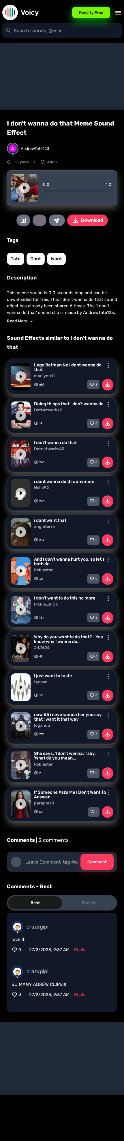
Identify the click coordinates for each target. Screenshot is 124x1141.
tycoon (41, 682)
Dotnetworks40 (49, 449)
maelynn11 (44, 376)
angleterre (44, 526)
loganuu (42, 725)
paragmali (44, 803)
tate (15, 258)
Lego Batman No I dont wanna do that (68, 367)
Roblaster (43, 570)
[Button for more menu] (108, 365)
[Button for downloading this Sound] (107, 384)
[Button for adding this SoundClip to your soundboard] (23, 220)
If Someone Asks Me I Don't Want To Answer (70, 794)
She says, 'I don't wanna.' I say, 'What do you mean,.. (65, 755)
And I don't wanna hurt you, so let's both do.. (69, 561)
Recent (89, 902)
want (56, 258)
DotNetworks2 (48, 410)
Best (35, 902)
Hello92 (41, 488)
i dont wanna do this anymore (64, 481)
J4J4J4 (42, 648)
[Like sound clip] (39, 220)
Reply (79, 949)
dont (35, 258)
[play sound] (24, 188)
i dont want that (50, 520)
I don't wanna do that (55, 442)
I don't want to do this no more (64, 598)
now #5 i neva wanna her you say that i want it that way (68, 717)
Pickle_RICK (46, 604)
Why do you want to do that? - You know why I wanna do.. (68, 639)
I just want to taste (53, 675)
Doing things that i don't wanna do (69, 403)
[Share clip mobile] (57, 220)
